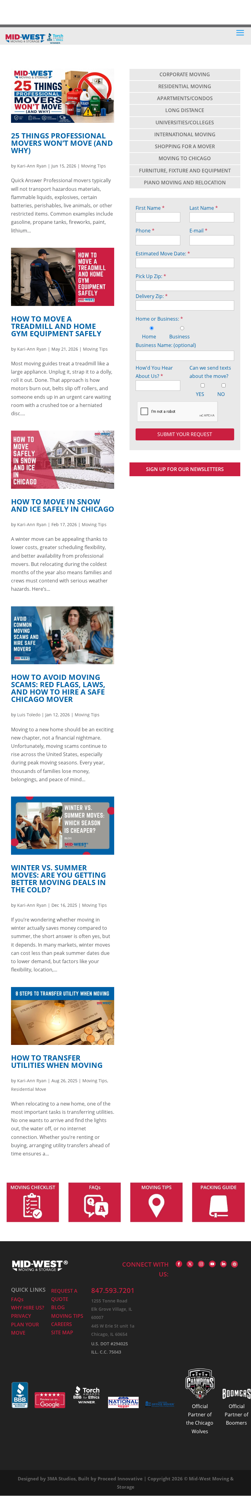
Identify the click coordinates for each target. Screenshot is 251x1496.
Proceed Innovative (120, 1478)
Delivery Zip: (152, 296)
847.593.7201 (113, 1290)
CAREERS (61, 1324)
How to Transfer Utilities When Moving (57, 1061)
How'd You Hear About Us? (154, 371)
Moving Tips (93, 166)
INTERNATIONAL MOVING (184, 134)
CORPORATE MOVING (184, 74)
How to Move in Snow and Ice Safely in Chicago (62, 505)
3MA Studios (61, 1478)
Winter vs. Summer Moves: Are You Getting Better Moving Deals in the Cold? (58, 878)
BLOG (58, 1307)
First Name (150, 208)
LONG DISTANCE (184, 110)
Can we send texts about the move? (210, 371)
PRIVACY (21, 1316)
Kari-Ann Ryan (32, 166)
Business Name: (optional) (166, 345)
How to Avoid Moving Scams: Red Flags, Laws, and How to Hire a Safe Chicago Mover (58, 688)
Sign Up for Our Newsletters (185, 469)
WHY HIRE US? (27, 1307)
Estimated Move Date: (163, 253)
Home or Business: (159, 318)
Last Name (203, 208)
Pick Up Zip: (151, 276)
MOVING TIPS (67, 1316)
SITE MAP (62, 1332)
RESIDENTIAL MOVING (184, 86)
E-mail (198, 230)
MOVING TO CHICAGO (185, 158)
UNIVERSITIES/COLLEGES (184, 122)
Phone (145, 230)
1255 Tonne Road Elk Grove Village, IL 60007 (111, 1309)
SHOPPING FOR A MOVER (185, 146)
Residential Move (28, 1089)
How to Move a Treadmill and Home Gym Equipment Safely (56, 326)
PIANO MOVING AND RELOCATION (185, 182)
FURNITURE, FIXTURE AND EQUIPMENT (185, 170)
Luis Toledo (28, 715)
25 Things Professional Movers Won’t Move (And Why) (62, 142)
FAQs (17, 1299)
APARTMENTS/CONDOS (185, 98)
